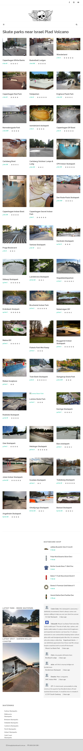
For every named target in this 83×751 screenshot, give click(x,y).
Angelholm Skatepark (12, 514)
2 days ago (63, 617)
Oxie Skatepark (9, 443)
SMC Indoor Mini (51, 679)
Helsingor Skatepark (38, 446)
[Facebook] (69, 2)
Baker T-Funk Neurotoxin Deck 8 (62, 576)
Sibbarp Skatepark (10, 279)
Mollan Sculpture (10, 381)
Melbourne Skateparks (8, 715)
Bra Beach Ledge (51, 658)
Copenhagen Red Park (12, 94)
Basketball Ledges (38, 60)
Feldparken (34, 94)
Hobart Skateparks (10, 732)
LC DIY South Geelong (53, 694)
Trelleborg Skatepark (66, 480)
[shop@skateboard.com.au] (78, 2)
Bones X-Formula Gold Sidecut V (62, 585)
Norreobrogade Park (11, 128)
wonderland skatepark (39, 126)
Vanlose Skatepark (37, 245)
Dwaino (53, 677)
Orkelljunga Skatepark (39, 508)
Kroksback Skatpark (11, 309)
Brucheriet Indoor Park (39, 305)
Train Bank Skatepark (39, 377)
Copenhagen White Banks (14, 60)
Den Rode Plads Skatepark (68, 198)
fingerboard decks (69, 640)
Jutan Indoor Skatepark (13, 477)
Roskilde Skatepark (11, 415)
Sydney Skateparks (10, 711)
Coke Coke (55, 609)
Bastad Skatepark (64, 508)
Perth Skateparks (10, 729)
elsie (52, 664)
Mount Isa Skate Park (52, 648)
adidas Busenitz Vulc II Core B (61, 547)
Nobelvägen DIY (63, 309)
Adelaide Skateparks (11, 723)
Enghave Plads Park (65, 94)
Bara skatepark (63, 444)
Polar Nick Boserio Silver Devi (61, 557)
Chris (53, 655)
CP (52, 686)
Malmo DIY (7, 340)
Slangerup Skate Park (66, 377)
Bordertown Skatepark (53, 670)
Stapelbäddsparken (65, 278)
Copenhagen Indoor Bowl (13, 212)
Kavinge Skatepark (65, 409)
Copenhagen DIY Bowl (66, 128)
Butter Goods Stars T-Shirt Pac (61, 566)
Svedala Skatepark (38, 480)
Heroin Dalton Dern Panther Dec (62, 595)
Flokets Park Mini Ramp (39, 348)
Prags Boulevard (10, 248)
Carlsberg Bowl (9, 161)
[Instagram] (74, 2)
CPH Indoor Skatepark (66, 164)
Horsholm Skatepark (65, 241)
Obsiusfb (54, 624)
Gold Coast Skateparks (8, 736)
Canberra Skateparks (11, 726)
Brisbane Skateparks (11, 719)
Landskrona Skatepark (39, 277)
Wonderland (62, 55)
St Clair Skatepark (51, 617)
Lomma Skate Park (37, 399)
